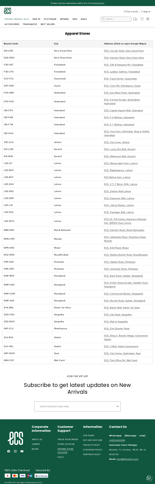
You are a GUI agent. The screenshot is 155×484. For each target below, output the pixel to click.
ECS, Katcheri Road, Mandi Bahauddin (124, 230)
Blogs (35, 449)
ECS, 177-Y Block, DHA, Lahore (120, 184)
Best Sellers (48, 24)
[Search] (103, 19)
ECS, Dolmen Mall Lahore (117, 191)
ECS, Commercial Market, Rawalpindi (123, 293)
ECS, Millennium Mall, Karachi (119, 156)
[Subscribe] (117, 406)
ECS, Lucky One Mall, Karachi (119, 149)
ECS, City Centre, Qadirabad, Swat (122, 353)
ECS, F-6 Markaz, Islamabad (119, 117)
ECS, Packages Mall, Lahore (119, 212)
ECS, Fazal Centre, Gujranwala (120, 78)
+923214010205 (117, 440)
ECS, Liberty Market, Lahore (119, 205)
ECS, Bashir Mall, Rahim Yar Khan (122, 307)
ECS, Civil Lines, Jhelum (117, 142)
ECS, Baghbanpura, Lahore (118, 170)
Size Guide (88, 435)
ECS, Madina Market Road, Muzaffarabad (126, 255)
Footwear (50, 19)
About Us (37, 439)
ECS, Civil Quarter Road (116, 328)
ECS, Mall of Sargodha (116, 321)
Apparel (64, 19)
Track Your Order (68, 439)
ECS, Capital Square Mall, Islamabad (123, 110)
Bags (84, 19)
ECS (14, 482)
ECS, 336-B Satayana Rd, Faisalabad (123, 64)
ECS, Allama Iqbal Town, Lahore (121, 163)
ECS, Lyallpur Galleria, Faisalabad (122, 71)
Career (36, 444)
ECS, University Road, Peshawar (121, 269)
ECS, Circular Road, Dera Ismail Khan (124, 51)
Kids (75, 19)
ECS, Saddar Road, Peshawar (119, 262)
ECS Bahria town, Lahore (117, 177)
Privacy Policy (91, 445)
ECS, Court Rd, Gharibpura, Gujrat (122, 86)
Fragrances (30, 24)
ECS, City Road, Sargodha (118, 314)
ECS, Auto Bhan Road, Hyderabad (122, 92)
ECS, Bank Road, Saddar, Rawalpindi (123, 276)
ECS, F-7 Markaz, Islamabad (119, 124)
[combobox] (116, 19)
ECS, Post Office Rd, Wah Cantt (120, 360)
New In (36, 19)
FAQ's (61, 457)
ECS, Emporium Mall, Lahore (119, 198)
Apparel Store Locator (66, 451)
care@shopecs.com (128, 459)
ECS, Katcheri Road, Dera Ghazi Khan (124, 57)
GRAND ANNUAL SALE (17, 19)
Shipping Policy (92, 454)
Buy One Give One (92, 440)
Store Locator (66, 444)
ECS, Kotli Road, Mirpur (116, 248)
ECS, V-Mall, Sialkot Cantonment (121, 346)
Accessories (12, 24)
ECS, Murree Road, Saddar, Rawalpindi (124, 300)
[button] (17, 19)
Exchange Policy (92, 449)
